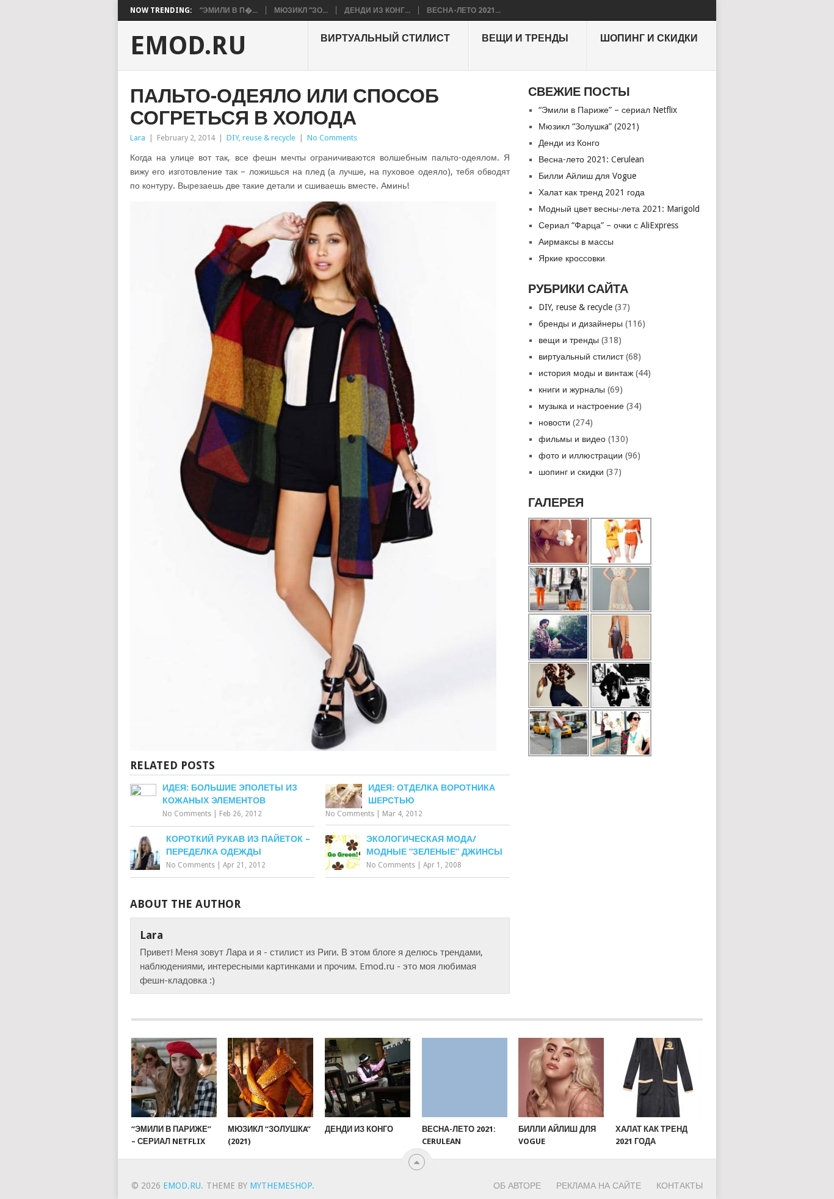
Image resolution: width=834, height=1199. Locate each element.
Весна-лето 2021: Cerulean (591, 159)
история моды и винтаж (585, 373)
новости (554, 422)
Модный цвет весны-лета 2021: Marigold (619, 209)
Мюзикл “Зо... (301, 10)
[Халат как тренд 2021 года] (658, 1077)
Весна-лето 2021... (464, 10)
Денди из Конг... (377, 10)
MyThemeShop (281, 1185)
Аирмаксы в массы (576, 242)
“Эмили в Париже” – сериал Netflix (607, 110)
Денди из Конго (569, 143)
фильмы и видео (572, 439)
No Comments (332, 137)
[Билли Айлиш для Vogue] (561, 1077)
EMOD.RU (188, 46)
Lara (137, 137)
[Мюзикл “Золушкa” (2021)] (270, 1077)
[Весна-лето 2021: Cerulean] (464, 1077)
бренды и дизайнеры (580, 323)
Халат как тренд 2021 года (591, 192)
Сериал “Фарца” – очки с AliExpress (608, 225)
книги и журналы (571, 389)
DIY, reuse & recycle (261, 137)
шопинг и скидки (649, 38)
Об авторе (517, 1185)
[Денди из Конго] (367, 1077)
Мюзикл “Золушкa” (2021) (588, 126)
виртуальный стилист (385, 38)
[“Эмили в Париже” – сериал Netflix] (174, 1077)
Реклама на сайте (598, 1185)
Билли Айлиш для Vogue (587, 176)
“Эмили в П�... (229, 10)
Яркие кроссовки (571, 258)
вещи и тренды (525, 38)
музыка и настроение (581, 406)
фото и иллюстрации (580, 455)
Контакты (679, 1185)
